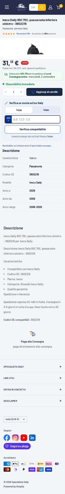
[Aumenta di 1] (21, 92)
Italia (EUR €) (12, 419)
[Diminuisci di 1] (5, 92)
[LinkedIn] (32, 437)
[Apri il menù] (7, 7)
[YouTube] (24, 437)
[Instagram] (15, 437)
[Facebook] (7, 437)
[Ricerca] (42, 7)
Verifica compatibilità (33, 129)
